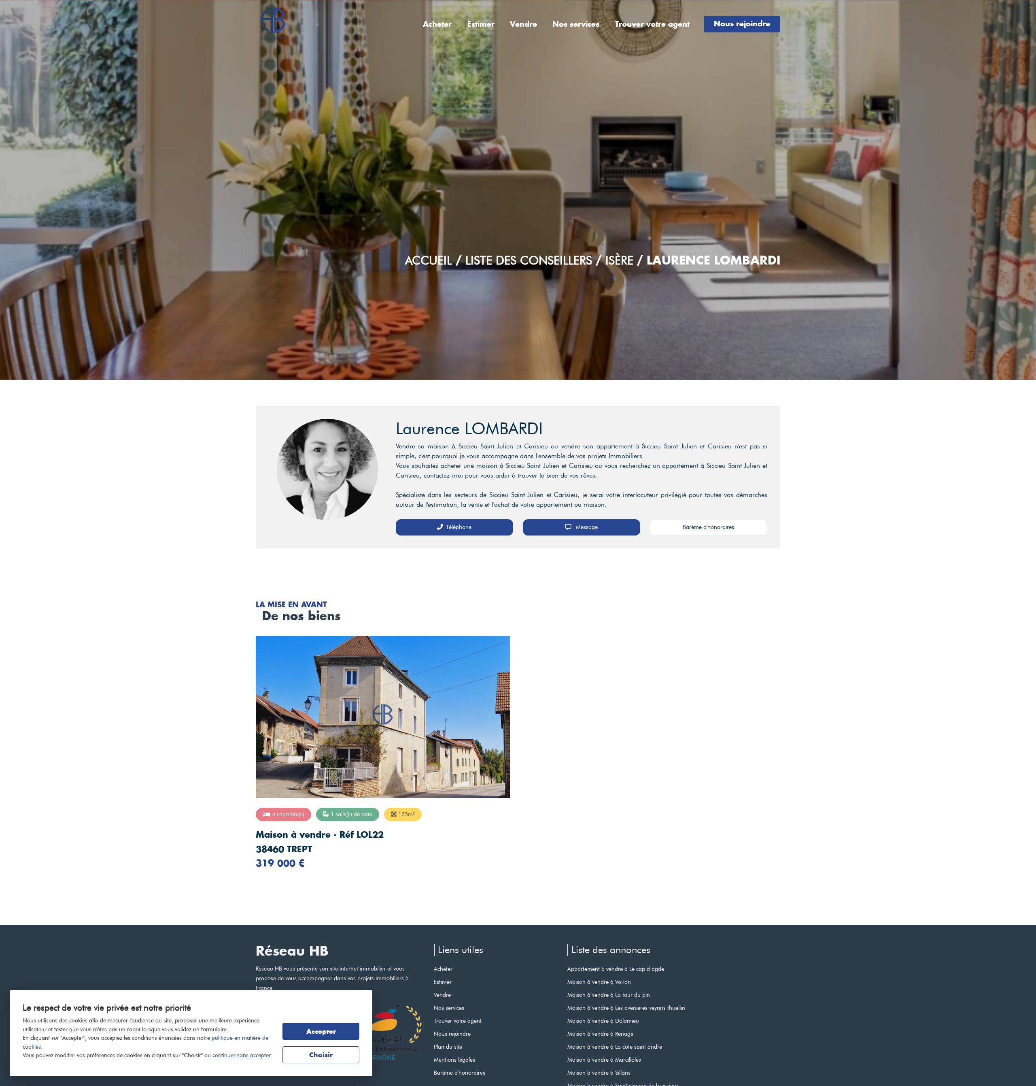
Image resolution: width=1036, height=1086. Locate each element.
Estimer (481, 24)
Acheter (437, 24)
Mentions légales (454, 1059)
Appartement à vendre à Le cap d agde (615, 969)
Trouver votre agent (652, 24)
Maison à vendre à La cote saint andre (614, 1046)
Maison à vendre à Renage (600, 1033)
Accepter (321, 1031)
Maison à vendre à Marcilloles (604, 1059)
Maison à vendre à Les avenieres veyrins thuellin (626, 1007)
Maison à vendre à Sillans (599, 1072)
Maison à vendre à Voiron (599, 982)
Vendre (523, 24)
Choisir (321, 1054)
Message (586, 527)
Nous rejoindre (742, 23)
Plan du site (448, 1046)
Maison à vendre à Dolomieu (603, 1020)
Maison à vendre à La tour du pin (608, 995)
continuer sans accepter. (242, 1055)
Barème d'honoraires (708, 527)
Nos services (575, 24)
